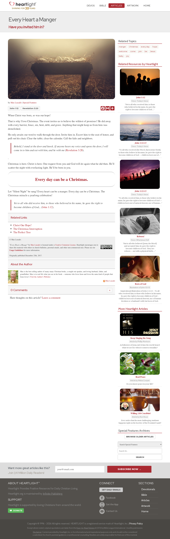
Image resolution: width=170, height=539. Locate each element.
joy (127, 56)
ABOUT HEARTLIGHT (24, 483)
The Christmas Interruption (27, 229)
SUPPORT (15, 500)
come (132, 51)
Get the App (112, 504)
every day (145, 47)
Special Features (30, 102)
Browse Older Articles (140, 437)
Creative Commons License (65, 245)
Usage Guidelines (16, 250)
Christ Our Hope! (22, 225)
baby (121, 56)
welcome (123, 51)
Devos (91, 5)
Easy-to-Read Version (86, 528)
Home (144, 511)
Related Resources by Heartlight (138, 64)
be (146, 51)
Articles (116, 5)
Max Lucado (16, 102)
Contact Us (111, 511)
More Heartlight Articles (133, 309)
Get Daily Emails (111, 490)
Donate (16, 510)
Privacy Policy (136, 523)
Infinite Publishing (52, 493)
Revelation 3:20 (30, 108)
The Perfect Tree (22, 232)
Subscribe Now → (129, 469)
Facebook (111, 497)
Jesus (152, 51)
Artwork (133, 5)
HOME (146, 5)
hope (154, 47)
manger (122, 47)
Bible (102, 5)
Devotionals (148, 489)
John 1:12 (14, 108)
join (140, 51)
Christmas (133, 47)
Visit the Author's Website (40, 276)
